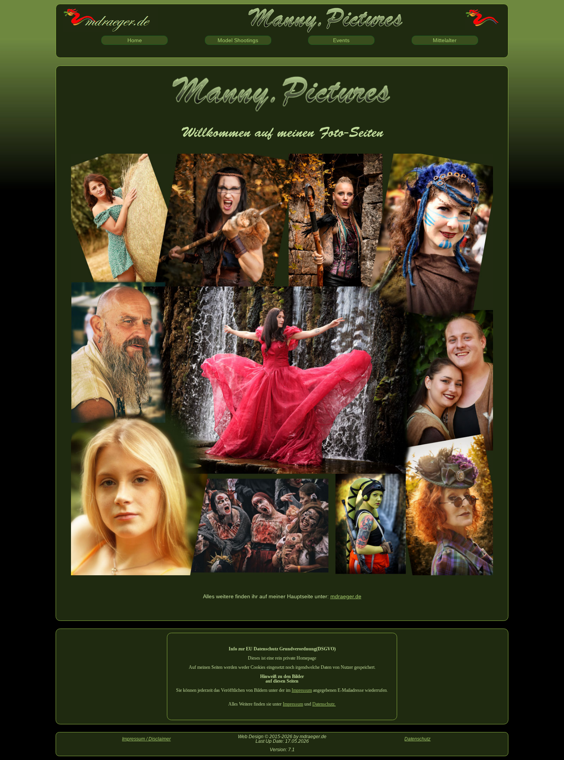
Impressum (302, 690)
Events (341, 40)
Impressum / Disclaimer (146, 739)
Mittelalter (445, 40)
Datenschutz (417, 739)
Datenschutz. (324, 704)
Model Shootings (238, 40)
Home (134, 40)
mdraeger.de (345, 596)
